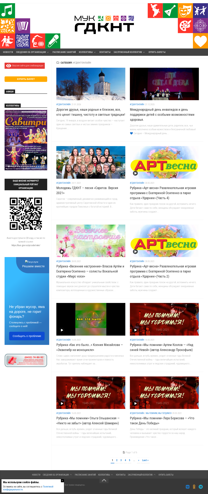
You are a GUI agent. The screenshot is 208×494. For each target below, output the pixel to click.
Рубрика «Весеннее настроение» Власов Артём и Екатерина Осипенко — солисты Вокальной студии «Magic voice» (90, 271)
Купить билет (26, 79)
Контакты (105, 52)
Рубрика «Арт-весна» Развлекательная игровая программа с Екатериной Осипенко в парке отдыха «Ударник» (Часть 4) (163, 193)
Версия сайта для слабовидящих (27, 65)
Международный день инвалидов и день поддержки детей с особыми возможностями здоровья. (162, 115)
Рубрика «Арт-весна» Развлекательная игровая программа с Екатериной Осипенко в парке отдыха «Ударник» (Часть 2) (163, 271)
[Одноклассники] (194, 487)
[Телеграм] (200, 487)
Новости (8, 52)
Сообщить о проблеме (27, 336)
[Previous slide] (9, 140)
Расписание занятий (64, 52)
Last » (145, 460)
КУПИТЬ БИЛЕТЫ (157, 52)
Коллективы (86, 52)
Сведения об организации (31, 52)
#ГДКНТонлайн (63, 104)
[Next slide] (43, 140)
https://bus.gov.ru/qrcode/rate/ (26, 245)
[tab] (9, 166)
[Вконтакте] (187, 487)
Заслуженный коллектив (128, 52)
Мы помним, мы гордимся (158, 413)
